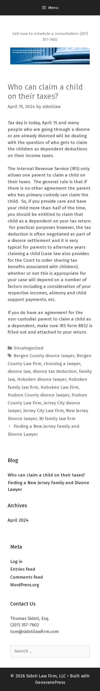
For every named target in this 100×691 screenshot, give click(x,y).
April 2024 (18, 520)
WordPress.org (24, 585)
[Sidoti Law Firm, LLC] (50, 55)
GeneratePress (50, 682)
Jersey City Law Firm (43, 410)
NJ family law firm (57, 418)
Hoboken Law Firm (59, 387)
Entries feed (22, 569)
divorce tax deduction (55, 371)
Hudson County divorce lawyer (38, 395)
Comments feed (26, 577)
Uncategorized (28, 348)
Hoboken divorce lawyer (41, 379)
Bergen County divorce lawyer (44, 355)
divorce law (19, 371)
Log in (16, 561)
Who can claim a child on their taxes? (46, 475)
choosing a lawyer (62, 363)
